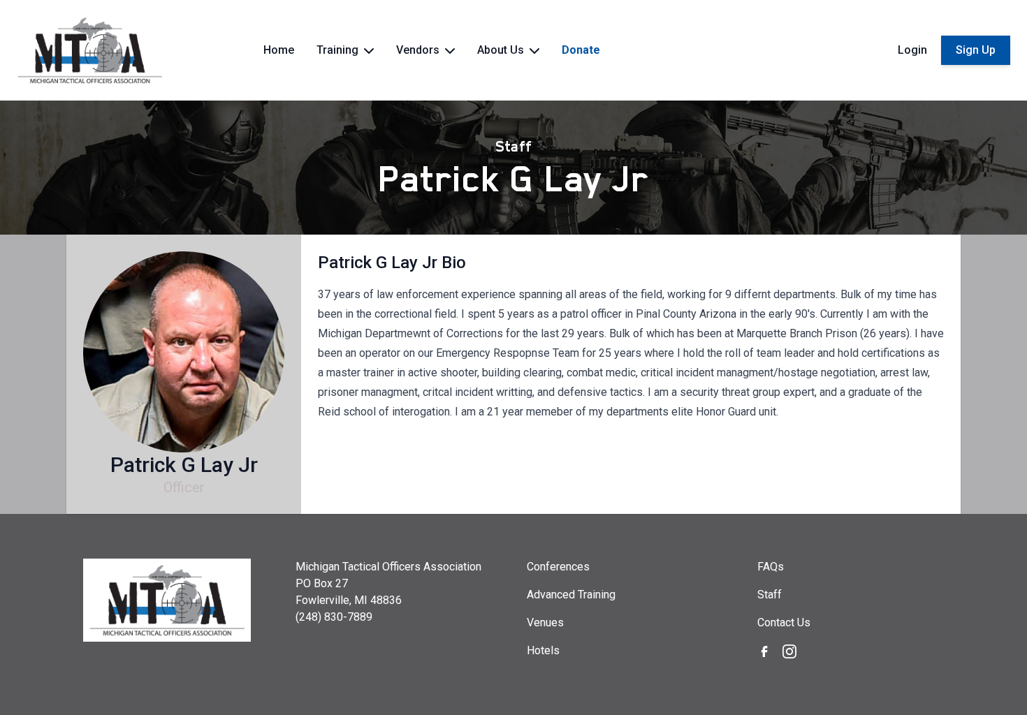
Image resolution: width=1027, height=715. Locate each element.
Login (912, 50)
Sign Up (976, 50)
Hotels (543, 650)
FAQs (770, 566)
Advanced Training (571, 594)
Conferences (558, 566)
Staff (513, 146)
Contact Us (783, 622)
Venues (545, 622)
